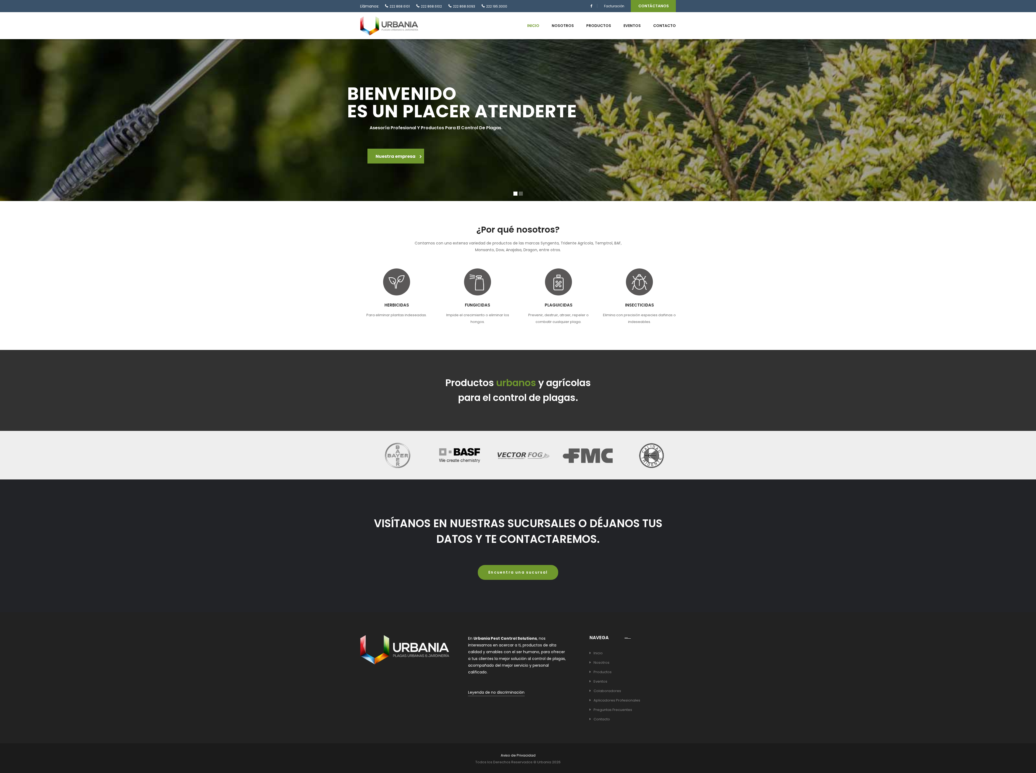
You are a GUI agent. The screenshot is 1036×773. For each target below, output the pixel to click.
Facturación (614, 6)
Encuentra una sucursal (518, 572)
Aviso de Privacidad (518, 755)
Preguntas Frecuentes (613, 709)
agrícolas (568, 382)
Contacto (664, 25)
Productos (598, 25)
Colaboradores (607, 690)
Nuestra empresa (396, 156)
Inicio (533, 25)
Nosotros (563, 25)
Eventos (632, 25)
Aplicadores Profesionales (617, 700)
